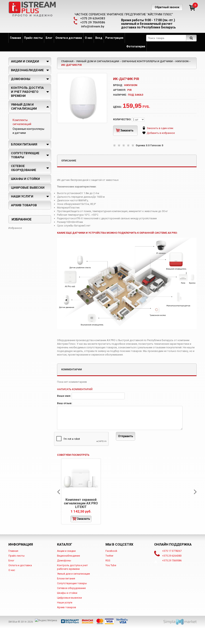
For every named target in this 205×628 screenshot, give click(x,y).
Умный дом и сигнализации (97, 61)
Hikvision (182, 61)
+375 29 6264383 (92, 18)
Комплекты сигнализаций (22, 122)
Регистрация (114, 37)
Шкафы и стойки (25, 179)
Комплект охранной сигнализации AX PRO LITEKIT (81, 503)
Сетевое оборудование (23, 168)
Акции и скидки (25, 61)
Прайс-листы (33, 37)
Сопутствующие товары (25, 155)
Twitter (109, 555)
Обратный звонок (167, 7)
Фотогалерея (135, 46)
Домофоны (20, 79)
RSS (108, 560)
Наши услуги (22, 196)
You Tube (111, 565)
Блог (49, 37)
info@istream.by (92, 26)
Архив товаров (24, 205)
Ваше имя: (64, 395)
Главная (15, 37)
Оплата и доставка (68, 37)
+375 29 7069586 (92, 22)
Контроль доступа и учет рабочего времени (27, 92)
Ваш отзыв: (64, 403)
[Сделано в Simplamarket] (180, 622)
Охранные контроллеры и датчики (147, 61)
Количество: (122, 119)
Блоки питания (24, 144)
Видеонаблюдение (27, 70)
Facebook (111, 550)
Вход (98, 37)
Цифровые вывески (27, 187)
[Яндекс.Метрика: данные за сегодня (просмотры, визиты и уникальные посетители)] (46, 620)
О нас (88, 37)
